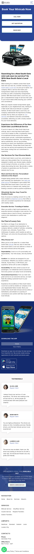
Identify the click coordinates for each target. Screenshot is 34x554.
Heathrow (4, 524)
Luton (25, 524)
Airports (23, 499)
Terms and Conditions (22, 551)
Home (3, 499)
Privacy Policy (9, 551)
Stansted (12, 524)
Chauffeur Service (18, 509)
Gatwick (18, 524)
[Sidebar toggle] (31, 2)
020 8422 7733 (6, 539)
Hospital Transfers (18, 511)
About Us (9, 499)
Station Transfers (6, 514)
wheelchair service (17, 199)
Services (16, 499)
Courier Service (6, 511)
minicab (11, 244)
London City (5, 527)
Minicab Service (6, 509)
